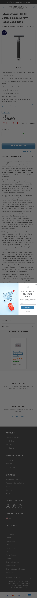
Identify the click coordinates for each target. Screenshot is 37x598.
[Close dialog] (36, 284)
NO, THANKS (28, 311)
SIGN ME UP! (27, 307)
